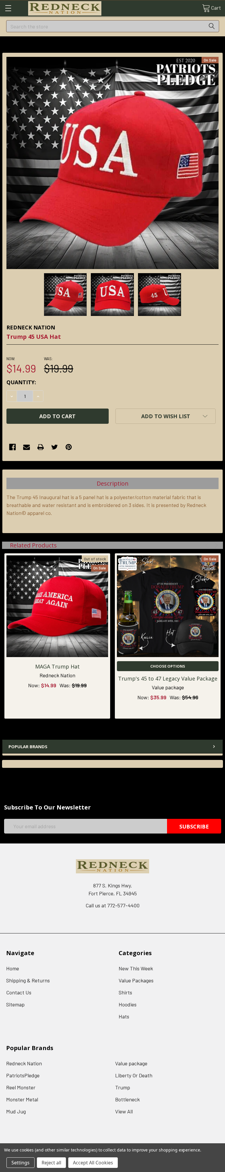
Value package (131, 1063)
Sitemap (15, 1004)
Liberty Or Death (133, 1075)
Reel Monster (20, 1087)
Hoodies (128, 1004)
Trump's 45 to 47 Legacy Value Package (167, 678)
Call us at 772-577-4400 (112, 905)
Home (12, 968)
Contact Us (18, 992)
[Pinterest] (69, 447)
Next (215, 545)
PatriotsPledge (23, 1075)
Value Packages (136, 980)
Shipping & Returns (28, 980)
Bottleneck (127, 1099)
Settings (20, 1162)
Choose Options (167, 666)
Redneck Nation (24, 1063)
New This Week (136, 968)
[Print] (41, 447)
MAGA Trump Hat (57, 666)
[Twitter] (55, 447)
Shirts (125, 992)
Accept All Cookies (93, 1162)
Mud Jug (16, 1111)
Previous (208, 545)
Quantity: (21, 382)
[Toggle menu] (8, 8)
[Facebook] (12, 447)
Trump (122, 1087)
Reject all (51, 1162)
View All (124, 1111)
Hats (124, 1016)
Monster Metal (22, 1099)
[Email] (27, 447)
